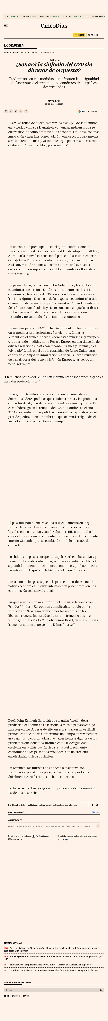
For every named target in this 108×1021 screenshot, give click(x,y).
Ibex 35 (7, 17)
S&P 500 (25, 17)
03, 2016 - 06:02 (54, 104)
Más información (15, 839)
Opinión (11, 826)
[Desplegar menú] (6, 26)
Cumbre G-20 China (25, 826)
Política (35, 53)
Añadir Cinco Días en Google (92, 111)
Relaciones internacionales (77, 826)
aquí (66, 839)
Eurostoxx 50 (68, 17)
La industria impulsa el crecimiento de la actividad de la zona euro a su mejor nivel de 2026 (54, 970)
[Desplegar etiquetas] (98, 826)
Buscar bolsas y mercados (17, 982)
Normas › (96, 812)
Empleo (16, 53)
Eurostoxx (16, 996)
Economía (14, 45)
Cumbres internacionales (53, 826)
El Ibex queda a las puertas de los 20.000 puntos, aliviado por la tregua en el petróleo (51, 964)
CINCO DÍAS (54, 101)
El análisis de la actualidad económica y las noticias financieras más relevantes (44, 805)
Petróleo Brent (46, 17)
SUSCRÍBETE (79, 35)
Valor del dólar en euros (94, 17)
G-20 (38, 826)
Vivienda (7, 53)
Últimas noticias (47, 53)
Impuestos (25, 53)
